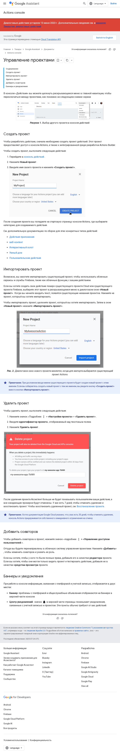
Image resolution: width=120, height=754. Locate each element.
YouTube (46, 676)
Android (85, 653)
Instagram (47, 662)
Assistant (32, 4)
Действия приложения (21, 237)
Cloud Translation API (51, 39)
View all (84, 686)
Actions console (14, 12)
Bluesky (45, 658)
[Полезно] (110, 49)
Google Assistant (32, 49)
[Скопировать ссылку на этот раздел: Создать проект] (33, 134)
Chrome (85, 658)
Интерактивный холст (21, 247)
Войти (113, 3)
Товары (17, 49)
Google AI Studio (88, 667)
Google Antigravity (89, 672)
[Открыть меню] (5, 3)
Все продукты (10, 728)
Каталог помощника (13, 669)
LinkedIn (46, 667)
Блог (44, 653)
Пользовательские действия (25, 258)
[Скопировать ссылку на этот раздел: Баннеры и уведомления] (46, 576)
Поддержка (9, 674)
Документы (49, 49)
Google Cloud (87, 676)
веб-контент (16, 242)
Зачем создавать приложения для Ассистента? (20, 659)
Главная (7, 49)
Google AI (8, 723)
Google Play (86, 681)
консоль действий (34, 156)
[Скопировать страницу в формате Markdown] (67, 60)
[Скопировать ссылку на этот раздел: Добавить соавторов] (41, 532)
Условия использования (15, 740)
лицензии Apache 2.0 (36, 631)
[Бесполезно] (114, 49)
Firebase (85, 662)
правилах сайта (81, 631)
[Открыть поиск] (84, 3)
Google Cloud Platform (14, 719)
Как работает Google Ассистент (19, 665)
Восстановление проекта (90, 506)
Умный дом (15, 252)
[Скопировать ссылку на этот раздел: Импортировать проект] (45, 269)
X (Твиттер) (47, 672)
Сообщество (10, 679)
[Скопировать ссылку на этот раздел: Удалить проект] (32, 403)
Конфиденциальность (41, 740)
